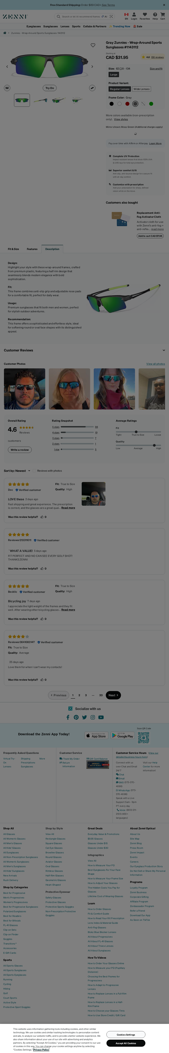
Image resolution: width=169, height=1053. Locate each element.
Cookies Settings (126, 1034)
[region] (84, 1038)
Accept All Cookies (126, 1043)
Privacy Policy (41, 1049)
